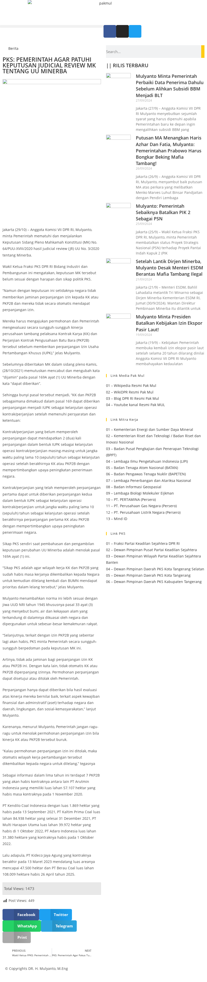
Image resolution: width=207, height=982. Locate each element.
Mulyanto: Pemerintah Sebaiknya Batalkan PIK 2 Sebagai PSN (163, 212)
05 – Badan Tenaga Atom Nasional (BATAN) (142, 467)
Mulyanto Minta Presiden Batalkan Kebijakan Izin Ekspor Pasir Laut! (169, 323)
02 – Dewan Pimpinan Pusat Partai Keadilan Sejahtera (151, 549)
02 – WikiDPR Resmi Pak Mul (129, 392)
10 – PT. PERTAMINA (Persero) (131, 499)
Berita (13, 48)
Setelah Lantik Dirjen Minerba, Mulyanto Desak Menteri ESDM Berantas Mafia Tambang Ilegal (169, 267)
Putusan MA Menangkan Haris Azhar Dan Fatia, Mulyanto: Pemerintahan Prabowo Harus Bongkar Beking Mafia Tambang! (168, 150)
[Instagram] (122, 31)
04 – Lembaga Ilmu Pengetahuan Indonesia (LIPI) (147, 461)
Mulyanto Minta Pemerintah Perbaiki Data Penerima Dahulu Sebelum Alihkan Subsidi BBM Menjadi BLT (169, 85)
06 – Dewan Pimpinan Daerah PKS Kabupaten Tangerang (154, 581)
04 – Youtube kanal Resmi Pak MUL (135, 404)
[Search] (202, 51)
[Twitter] (135, 31)
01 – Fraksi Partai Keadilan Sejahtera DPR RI (143, 543)
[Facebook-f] (110, 31)
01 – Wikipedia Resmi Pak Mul (131, 385)
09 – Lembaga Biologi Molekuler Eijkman (140, 493)
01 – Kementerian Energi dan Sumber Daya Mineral (149, 429)
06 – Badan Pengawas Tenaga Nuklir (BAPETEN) (146, 474)
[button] (52, 26)
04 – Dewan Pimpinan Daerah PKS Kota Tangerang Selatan (155, 569)
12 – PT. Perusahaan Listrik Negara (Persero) (143, 512)
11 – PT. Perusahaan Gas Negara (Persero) (141, 505)
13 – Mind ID (116, 518)
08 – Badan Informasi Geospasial (133, 486)
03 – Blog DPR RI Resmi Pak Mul (132, 398)
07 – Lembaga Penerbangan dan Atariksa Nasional (148, 480)
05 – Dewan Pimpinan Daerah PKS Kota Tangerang (148, 575)
